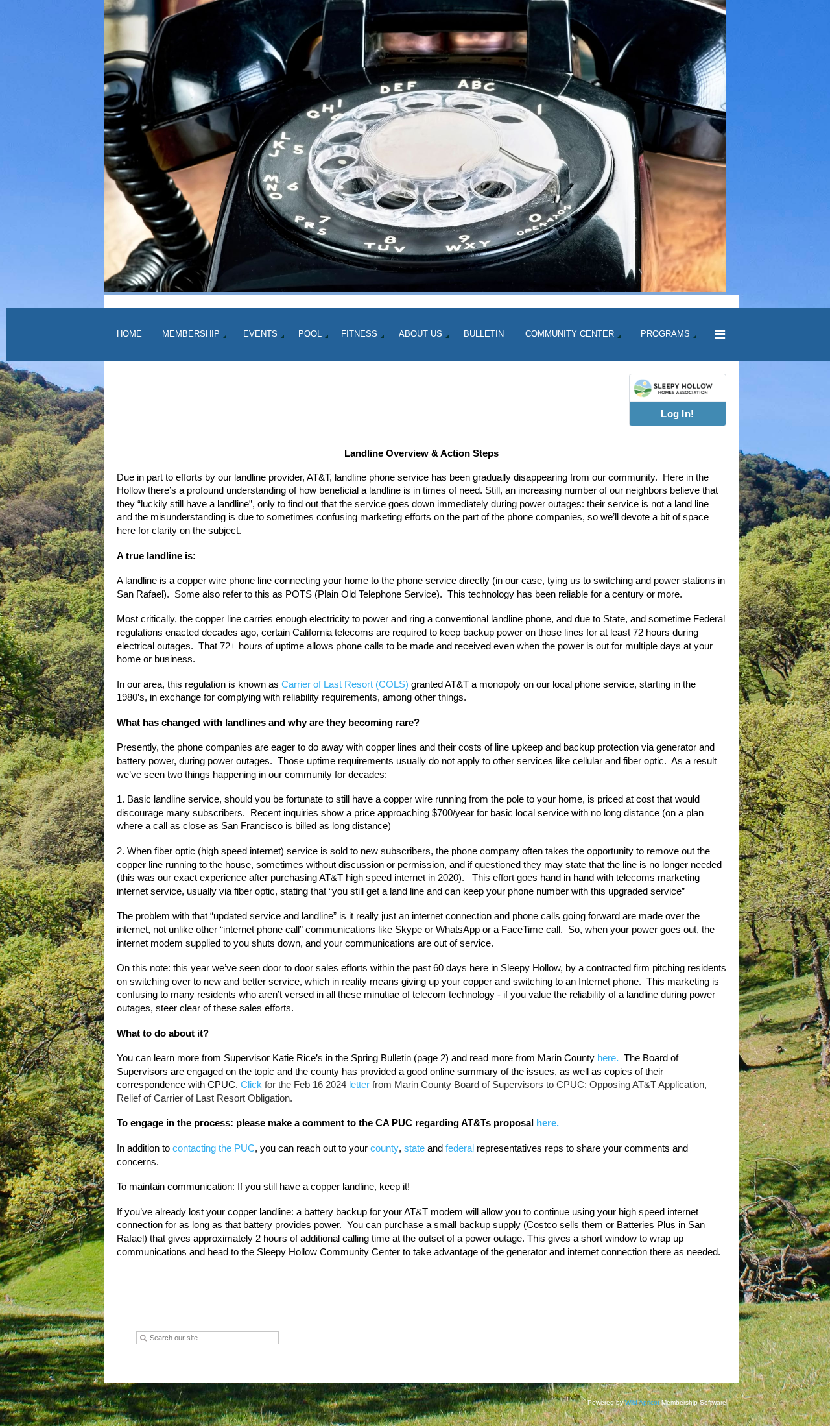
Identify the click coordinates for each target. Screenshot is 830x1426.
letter (359, 1084)
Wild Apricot (642, 1402)
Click (251, 1084)
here (606, 1057)
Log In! (677, 413)
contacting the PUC (213, 1148)
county (384, 1148)
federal (459, 1148)
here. (546, 1122)
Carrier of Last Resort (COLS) (345, 684)
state (414, 1148)
